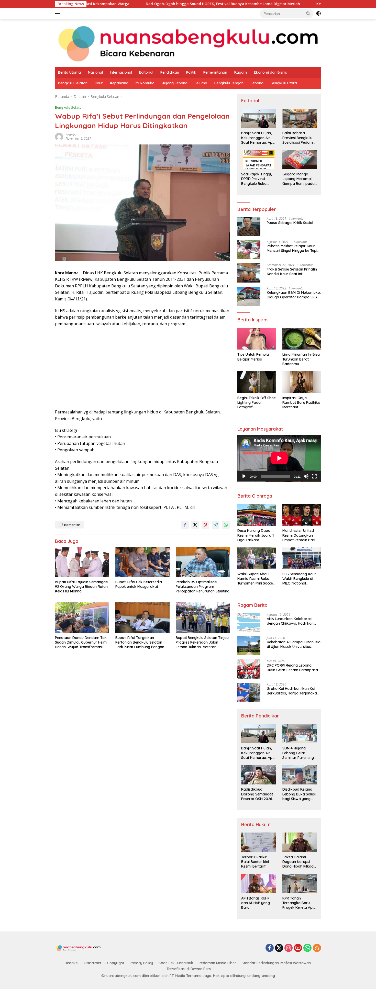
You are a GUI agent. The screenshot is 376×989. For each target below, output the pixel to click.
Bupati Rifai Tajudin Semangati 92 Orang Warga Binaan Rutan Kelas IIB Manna (81, 586)
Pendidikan (169, 72)
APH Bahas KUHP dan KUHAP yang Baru (255, 903)
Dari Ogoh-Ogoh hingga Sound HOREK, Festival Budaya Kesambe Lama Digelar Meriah (179, 4)
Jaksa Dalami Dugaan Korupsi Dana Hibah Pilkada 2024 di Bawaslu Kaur (299, 862)
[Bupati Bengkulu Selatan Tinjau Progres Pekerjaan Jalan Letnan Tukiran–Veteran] (203, 617)
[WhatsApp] (307, 948)
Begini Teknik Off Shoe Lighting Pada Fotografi (256, 402)
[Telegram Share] (215, 525)
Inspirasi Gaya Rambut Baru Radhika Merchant (301, 402)
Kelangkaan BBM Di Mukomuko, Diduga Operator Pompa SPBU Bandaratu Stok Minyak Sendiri (294, 294)
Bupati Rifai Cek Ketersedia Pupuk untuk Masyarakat (138, 584)
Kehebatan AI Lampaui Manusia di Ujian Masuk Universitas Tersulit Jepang (293, 644)
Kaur (99, 83)
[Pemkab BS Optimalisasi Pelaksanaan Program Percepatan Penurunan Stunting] (203, 562)
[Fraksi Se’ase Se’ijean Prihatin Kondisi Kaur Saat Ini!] (248, 273)
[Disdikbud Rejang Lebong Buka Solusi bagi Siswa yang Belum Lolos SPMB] (299, 774)
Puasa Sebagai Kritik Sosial (290, 222)
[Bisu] (306, 476)
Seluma (201, 83)
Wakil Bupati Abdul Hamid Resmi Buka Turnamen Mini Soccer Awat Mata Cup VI (255, 579)
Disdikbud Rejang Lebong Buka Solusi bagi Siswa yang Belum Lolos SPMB (299, 794)
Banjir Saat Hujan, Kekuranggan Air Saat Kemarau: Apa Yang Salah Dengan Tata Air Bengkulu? (258, 138)
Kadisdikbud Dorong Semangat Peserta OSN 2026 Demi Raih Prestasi (257, 794)
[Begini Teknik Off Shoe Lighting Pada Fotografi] (256, 382)
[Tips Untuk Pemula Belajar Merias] (256, 339)
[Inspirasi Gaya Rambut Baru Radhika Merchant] (301, 382)
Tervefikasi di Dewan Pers (189, 968)
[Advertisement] (142, 368)
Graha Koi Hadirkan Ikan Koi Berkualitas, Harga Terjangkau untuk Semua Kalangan (293, 690)
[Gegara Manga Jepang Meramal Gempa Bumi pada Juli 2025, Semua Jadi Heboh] (299, 159)
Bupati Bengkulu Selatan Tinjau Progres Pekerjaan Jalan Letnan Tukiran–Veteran (202, 642)
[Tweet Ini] (195, 525)
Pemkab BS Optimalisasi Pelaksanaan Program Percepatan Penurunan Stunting (202, 586)
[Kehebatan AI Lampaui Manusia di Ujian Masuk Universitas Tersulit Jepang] (248, 645)
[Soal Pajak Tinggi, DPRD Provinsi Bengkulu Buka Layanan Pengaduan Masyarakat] (258, 159)
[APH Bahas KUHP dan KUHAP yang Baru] (258, 883)
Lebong (257, 83)
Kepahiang (119, 83)
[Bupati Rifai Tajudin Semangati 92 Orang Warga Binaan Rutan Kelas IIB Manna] (82, 562)
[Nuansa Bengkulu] (188, 42)
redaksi (71, 135)
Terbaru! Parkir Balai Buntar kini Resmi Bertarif (255, 862)
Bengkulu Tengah (229, 83)
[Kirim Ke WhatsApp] (226, 525)
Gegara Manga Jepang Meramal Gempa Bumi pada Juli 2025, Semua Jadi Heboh (298, 179)
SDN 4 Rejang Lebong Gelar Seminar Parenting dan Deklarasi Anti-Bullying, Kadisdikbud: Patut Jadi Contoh (298, 753)
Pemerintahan (215, 72)
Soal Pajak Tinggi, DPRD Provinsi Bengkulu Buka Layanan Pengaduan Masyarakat (256, 179)
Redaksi (71, 963)
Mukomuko (145, 83)
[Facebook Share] (185, 525)
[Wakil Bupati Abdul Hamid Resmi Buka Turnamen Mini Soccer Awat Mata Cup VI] (256, 558)
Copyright (115, 963)
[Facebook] (270, 948)
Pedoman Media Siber (217, 963)
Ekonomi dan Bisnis (270, 72)
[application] (279, 458)
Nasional (95, 72)
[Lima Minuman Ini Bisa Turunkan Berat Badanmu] (301, 339)
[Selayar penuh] (314, 476)
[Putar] (244, 476)
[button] (308, 13)
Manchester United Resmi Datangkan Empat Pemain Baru (299, 535)
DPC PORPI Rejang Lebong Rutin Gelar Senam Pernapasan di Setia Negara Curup (293, 667)
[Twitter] (279, 948)
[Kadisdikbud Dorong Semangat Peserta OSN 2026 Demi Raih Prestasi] (258, 774)
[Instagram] (288, 948)
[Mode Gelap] (318, 13)
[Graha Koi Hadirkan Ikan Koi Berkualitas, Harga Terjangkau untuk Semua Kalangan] (248, 692)
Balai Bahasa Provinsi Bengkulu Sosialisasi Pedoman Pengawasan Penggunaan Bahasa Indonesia (299, 138)
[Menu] (58, 13)
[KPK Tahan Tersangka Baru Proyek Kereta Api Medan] (299, 883)
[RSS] (317, 948)
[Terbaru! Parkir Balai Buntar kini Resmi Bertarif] (258, 842)
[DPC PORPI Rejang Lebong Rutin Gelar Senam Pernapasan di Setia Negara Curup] (248, 669)
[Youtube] (298, 948)
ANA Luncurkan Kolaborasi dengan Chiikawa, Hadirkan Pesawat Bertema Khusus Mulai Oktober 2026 (293, 621)
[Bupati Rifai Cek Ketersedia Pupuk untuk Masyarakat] (142, 562)
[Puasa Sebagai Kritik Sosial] (248, 226)
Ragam (240, 72)
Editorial (146, 72)
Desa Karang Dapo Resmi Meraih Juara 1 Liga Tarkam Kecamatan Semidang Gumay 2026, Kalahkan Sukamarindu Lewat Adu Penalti (256, 535)
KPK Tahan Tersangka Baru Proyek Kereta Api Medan (297, 903)
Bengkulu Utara (284, 83)
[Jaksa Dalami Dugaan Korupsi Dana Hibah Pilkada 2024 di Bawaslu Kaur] (299, 842)
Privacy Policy (141, 963)
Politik (191, 72)
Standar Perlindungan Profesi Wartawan (276, 963)
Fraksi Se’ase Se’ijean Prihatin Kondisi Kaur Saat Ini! (292, 271)
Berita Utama (69, 72)
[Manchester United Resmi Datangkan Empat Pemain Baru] (301, 515)
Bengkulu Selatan (72, 83)
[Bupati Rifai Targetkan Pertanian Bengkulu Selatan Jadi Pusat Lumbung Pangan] (142, 617)
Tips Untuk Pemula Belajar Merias (253, 356)
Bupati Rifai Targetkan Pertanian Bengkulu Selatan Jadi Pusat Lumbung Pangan (139, 642)
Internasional (121, 72)
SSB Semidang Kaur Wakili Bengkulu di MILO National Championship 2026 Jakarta (299, 579)
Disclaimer (93, 963)
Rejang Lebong (174, 83)
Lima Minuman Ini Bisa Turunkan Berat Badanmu (301, 359)
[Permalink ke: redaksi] (59, 136)
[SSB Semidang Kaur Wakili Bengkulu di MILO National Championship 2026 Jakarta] (301, 558)
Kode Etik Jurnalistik (176, 963)
